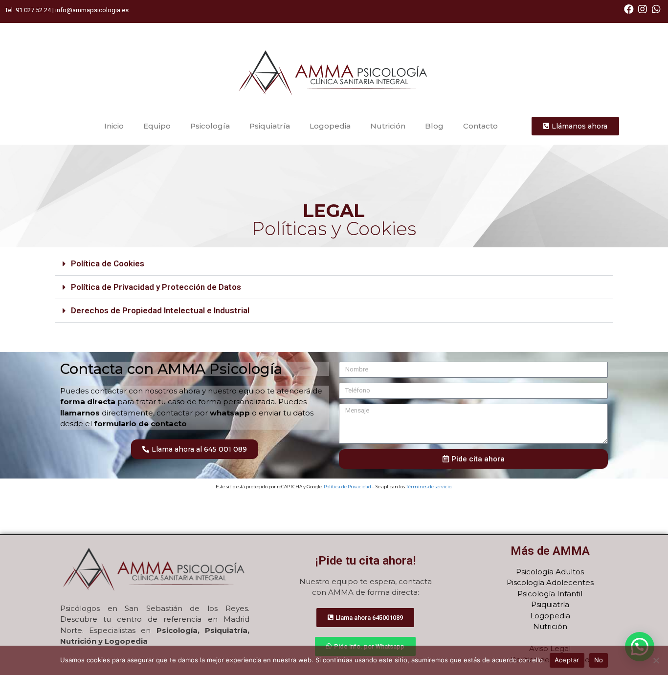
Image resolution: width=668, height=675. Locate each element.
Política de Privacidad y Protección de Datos (156, 287)
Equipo (157, 126)
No (598, 660)
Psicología (210, 126)
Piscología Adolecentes (550, 582)
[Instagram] (642, 9)
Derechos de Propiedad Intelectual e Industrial (160, 310)
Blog (434, 126)
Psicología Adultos (550, 571)
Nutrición (387, 126)
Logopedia (330, 126)
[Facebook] (629, 9)
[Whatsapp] (656, 9)
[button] (334, 264)
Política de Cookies (107, 263)
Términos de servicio (428, 486)
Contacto (480, 126)
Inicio (114, 126)
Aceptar (567, 660)
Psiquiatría (269, 126)
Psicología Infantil (549, 593)
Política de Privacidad (347, 486)
